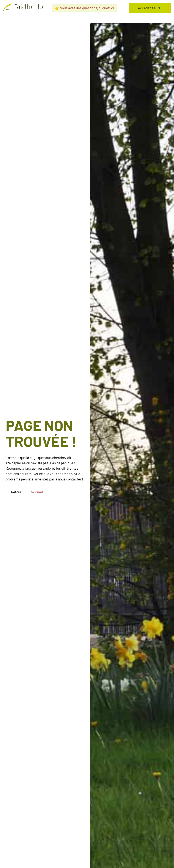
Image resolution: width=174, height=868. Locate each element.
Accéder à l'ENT (150, 8)
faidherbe (30, 7)
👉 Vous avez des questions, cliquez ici (84, 8)
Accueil (37, 492)
